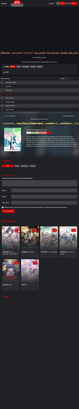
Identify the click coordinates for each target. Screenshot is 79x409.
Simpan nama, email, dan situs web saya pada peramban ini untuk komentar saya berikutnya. (35, 207)
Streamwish (24, 166)
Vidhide (17, 166)
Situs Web (5, 203)
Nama (4, 190)
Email (4, 196)
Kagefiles (32, 166)
